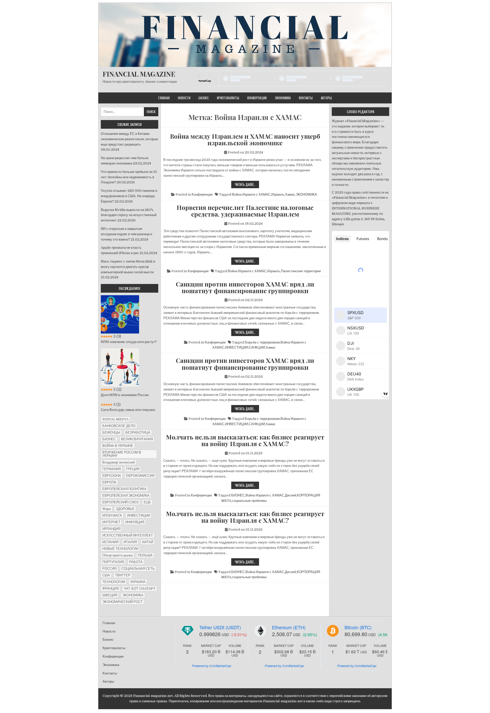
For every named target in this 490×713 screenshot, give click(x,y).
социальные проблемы (249, 501)
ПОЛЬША (145, 555)
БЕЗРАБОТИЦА (137, 432)
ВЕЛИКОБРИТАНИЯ (137, 439)
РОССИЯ (109, 569)
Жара (106, 509)
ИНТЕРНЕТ (111, 522)
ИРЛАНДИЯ (111, 529)
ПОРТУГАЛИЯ (113, 562)
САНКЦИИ (257, 347)
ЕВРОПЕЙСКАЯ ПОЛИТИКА (124, 489)
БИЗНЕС (238, 495)
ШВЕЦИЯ (109, 595)
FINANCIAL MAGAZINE (139, 73)
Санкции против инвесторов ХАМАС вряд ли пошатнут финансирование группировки (245, 287)
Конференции (257, 97)
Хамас (290, 194)
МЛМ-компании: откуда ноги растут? (129, 342)
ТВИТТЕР (122, 575)
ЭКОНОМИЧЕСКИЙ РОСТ (122, 602)
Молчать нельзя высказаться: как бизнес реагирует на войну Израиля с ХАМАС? (245, 440)
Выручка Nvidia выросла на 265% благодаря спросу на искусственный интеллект (128, 215)
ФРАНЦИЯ (110, 588)
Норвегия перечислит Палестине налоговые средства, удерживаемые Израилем (245, 211)
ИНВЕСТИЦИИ (236, 347)
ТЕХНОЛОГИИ (113, 582)
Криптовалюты (228, 97)
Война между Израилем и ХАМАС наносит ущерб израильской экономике (245, 139)
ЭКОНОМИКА (306, 194)
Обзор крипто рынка (117, 555)
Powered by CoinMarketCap (211, 665)
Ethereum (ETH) (288, 627)
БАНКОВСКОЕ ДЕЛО (119, 426)
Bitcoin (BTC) (358, 627)
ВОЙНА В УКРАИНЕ (117, 446)
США (106, 575)
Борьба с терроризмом (262, 342)
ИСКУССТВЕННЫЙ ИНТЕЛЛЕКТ (127, 535)
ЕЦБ (147, 502)
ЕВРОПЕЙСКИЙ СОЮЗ (120, 502)
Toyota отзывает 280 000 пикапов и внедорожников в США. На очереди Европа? (129, 196)
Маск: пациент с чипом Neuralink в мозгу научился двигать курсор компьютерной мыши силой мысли (128, 266)
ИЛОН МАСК (112, 515)
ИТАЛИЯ (130, 542)
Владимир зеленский (118, 462)
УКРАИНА (137, 582)
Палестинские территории (301, 271)
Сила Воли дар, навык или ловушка (128, 410)
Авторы (326, 97)
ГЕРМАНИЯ (111, 469)
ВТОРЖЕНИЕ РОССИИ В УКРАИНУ (121, 454)
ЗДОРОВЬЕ (125, 509)
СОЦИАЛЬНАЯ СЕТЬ (138, 569)
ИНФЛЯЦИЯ (134, 522)
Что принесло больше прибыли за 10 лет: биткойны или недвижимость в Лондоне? (129, 177)
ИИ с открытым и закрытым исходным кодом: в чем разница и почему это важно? (126, 234)
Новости (184, 97)
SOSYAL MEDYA (115, 419)
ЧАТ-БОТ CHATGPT (139, 588)
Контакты (306, 97)
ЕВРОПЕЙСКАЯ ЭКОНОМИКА (126, 495)
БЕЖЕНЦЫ (111, 432)
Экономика (283, 97)
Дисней (290, 495)
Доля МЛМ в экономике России (125, 395)
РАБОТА (136, 562)
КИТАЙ (147, 542)
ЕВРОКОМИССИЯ (140, 476)
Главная (164, 97)
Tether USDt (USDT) (220, 627)
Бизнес (204, 97)
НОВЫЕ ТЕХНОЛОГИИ (120, 549)
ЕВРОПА (109, 482)
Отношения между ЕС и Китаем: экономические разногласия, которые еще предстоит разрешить (129, 139)
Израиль (277, 194)
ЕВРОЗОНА (111, 476)
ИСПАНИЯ (110, 542)
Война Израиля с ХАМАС (251, 194)
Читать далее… (247, 185)
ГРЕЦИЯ (132, 469)
